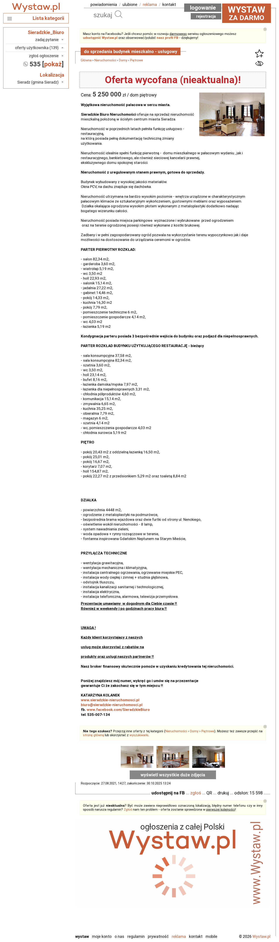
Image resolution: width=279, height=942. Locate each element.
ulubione (129, 4)
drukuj (223, 793)
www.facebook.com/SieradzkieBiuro (118, 709)
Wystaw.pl (261, 936)
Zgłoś (128, 809)
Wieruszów (50, 924)
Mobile (211, 936)
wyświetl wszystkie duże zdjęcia (173, 774)
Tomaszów (50, 906)
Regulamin (136, 936)
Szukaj (118, 14)
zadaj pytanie (47, 39)
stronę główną (93, 735)
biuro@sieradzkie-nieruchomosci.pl (111, 705)
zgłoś (195, 793)
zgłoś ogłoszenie (44, 55)
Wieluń (53, 918)
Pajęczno (51, 889)
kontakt (169, 4)
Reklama (179, 936)
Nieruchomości (105, 60)
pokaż (53, 64)
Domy (123, 60)
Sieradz (52, 901)
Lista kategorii (48, 18)
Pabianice (51, 883)
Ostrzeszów (49, 877)
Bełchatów (50, 853)
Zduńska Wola (47, 930)
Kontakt (195, 936)
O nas (119, 936)
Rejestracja (206, 16)
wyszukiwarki (138, 735)
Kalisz (53, 871)
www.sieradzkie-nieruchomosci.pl (110, 700)
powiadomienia (103, 4)
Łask (54, 859)
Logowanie (203, 7)
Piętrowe (136, 60)
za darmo (246, 13)
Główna (86, 60)
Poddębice (50, 895)
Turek (54, 912)
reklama (150, 4)
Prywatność (158, 936)
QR (209, 793)
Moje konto (102, 936)
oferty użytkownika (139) (37, 47)
